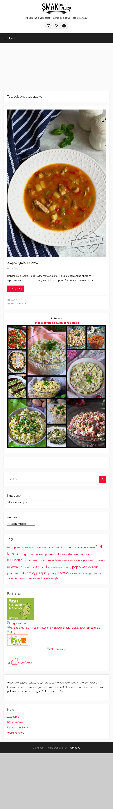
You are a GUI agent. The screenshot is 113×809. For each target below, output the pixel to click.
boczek (31, 548)
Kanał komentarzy (17, 727)
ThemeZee (74, 747)
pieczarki (92, 567)
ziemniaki (12, 578)
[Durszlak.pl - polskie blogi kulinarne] (16, 623)
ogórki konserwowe (55, 567)
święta (55, 578)
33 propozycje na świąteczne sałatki (56, 322)
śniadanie (45, 578)
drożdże (92, 548)
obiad (41, 566)
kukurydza (14, 560)
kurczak (27, 560)
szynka (90, 573)
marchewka (55, 560)
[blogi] (11, 632)
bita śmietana (22, 548)
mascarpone (82, 560)
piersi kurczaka (16, 573)
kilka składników (70, 554)
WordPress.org (15, 732)
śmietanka (34, 578)
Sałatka (63, 573)
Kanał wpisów (15, 721)
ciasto (43, 548)
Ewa (16, 268)
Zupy (14, 299)
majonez (34, 560)
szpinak (84, 574)
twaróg (97, 573)
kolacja (88, 554)
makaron (44, 560)
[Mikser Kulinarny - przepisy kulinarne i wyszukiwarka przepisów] (20, 619)
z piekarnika (23, 578)
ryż (56, 573)
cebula (38, 548)
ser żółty (74, 573)
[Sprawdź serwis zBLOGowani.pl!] (57, 649)
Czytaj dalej (15, 288)
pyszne (50, 573)
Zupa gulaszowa (22, 262)
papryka (78, 567)
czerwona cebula (77, 547)
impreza (39, 554)
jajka (48, 554)
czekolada (60, 547)
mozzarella (14, 567)
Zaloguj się (13, 716)
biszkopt (12, 547)
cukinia (50, 547)
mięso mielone (97, 560)
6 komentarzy (18, 303)
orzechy (67, 567)
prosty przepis (36, 573)
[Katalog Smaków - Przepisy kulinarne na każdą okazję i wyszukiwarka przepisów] (53, 627)
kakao (55, 555)
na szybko (29, 567)
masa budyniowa (68, 560)
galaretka (29, 554)
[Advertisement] (56, 66)
